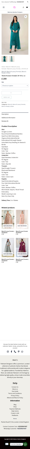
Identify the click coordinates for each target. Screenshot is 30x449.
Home (3, 66)
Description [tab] (5, 114)
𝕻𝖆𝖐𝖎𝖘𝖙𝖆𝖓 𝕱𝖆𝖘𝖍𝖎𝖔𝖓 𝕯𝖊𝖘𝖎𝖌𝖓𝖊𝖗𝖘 (15, 12)
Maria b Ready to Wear (8, 106)
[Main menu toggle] (4, 7)
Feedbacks (15, 415)
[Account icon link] (23, 7)
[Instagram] (8, 351)
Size (3, 82)
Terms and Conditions (15, 393)
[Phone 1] (15, 351)
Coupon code (15, 413)
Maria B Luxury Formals (14, 71)
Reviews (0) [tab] (5, 121)
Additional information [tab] (8, 118)
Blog (15, 404)
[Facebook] (11, 351)
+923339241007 (20, 2)
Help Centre (15, 411)
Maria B (8, 66)
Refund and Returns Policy (15, 398)
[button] (27, 2)
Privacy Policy (15, 395)
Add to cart (7, 97)
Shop (15, 407)
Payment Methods (15, 409)
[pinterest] (18, 351)
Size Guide (15, 391)
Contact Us (15, 387)
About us (15, 389)
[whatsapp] (22, 351)
